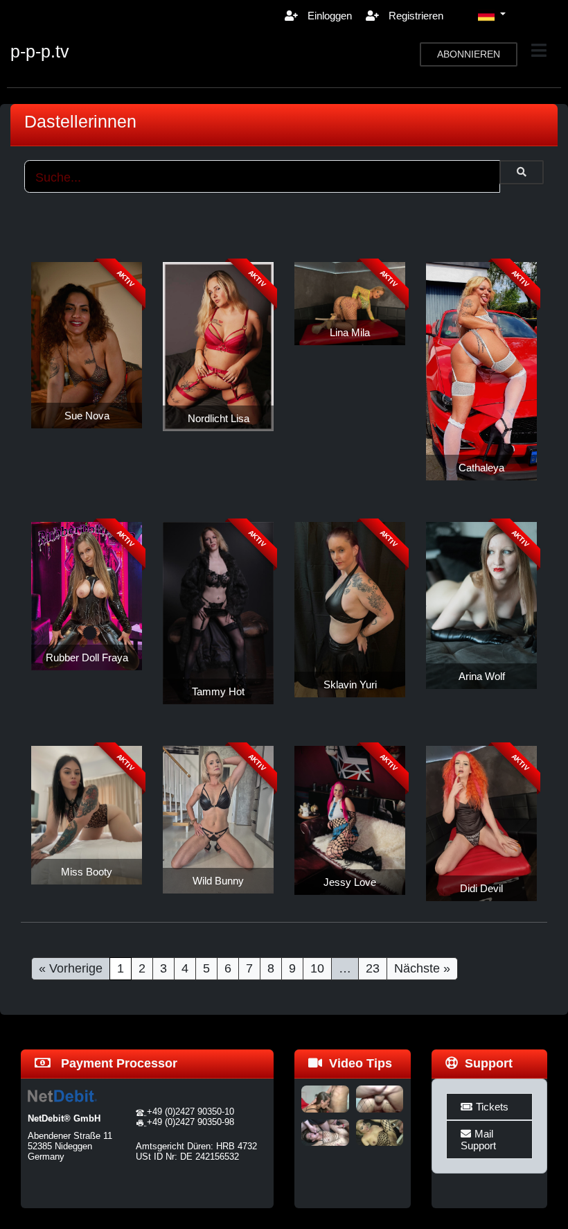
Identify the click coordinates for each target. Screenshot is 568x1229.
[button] (492, 15)
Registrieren (414, 15)
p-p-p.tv (39, 51)
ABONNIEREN (468, 54)
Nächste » (422, 968)
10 (317, 968)
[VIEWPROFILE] (86, 344)
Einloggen (328, 15)
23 (373, 968)
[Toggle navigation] (539, 50)
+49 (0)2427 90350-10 (190, 1111)
